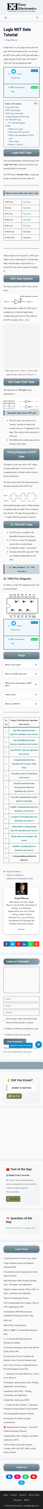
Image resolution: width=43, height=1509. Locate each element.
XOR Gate (8, 1320)
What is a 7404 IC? (16, 144)
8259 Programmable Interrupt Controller (19, 1413)
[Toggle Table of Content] (34, 103)
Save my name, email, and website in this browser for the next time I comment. (21, 1020)
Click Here (27, 202)
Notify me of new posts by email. (18, 1034)
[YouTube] (33, 1477)
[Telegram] (21, 1482)
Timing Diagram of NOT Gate (17, 116)
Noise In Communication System (16, 1298)
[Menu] (5, 17)
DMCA (26, 1500)
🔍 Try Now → (13, 1199)
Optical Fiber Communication (15, 1325)
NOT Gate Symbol (13, 110)
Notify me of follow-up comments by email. (22, 1028)
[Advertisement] (21, 346)
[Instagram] (17, 1477)
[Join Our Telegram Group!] (38, 1044)
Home (5, 1495)
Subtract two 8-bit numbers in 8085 (20, 878)
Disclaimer (18, 1500)
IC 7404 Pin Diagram (17, 122)
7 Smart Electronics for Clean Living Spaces (20, 1258)
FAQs (8, 125)
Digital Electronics (14, 871)
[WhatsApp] (25, 1477)
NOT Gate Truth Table (14, 113)
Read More (21, 929)
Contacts (13, 1495)
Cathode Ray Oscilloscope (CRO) (16, 1400)
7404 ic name (14, 141)
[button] (37, 17)
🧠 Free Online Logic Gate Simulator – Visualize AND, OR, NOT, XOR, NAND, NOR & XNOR (20, 1448)
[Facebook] (9, 1477)
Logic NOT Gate (12, 107)
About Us (22, 1495)
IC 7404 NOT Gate (13, 119)
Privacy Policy (34, 1495)
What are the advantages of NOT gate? (21, 137)
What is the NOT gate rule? (19, 132)
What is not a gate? (16, 129)
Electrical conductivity (15, 875)
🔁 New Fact (14, 1096)
